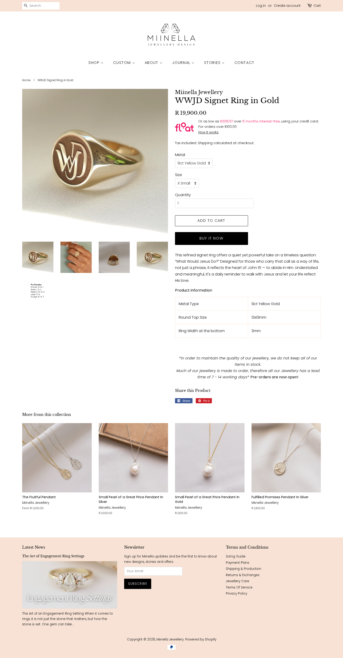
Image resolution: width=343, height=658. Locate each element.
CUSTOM (122, 62)
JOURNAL (182, 62)
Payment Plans (237, 563)
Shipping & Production (243, 569)
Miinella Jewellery (170, 639)
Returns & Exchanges (242, 575)
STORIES (213, 62)
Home (26, 80)
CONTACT (244, 62)
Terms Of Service (239, 587)
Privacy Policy (236, 593)
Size (178, 175)
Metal (180, 154)
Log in (261, 5)
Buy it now (211, 238)
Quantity (183, 195)
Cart (317, 5)
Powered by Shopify (200, 639)
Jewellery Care (237, 581)
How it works (208, 132)
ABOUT (152, 62)
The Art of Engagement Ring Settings (53, 556)
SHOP (94, 62)
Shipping (205, 142)
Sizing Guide (235, 556)
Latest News (33, 547)
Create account (287, 5)
